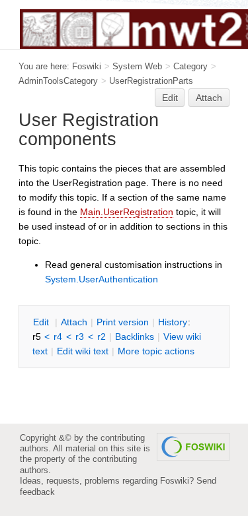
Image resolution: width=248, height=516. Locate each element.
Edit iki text (82, 351)
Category (190, 66)
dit (42, 322)
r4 (58, 336)
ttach (74, 322)
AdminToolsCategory (58, 81)
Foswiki (86, 66)
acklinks (134, 336)
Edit (170, 97)
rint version (123, 322)
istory (172, 322)
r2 (101, 336)
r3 (79, 336)
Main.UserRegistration (126, 212)
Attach (209, 97)
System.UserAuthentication (101, 279)
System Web (137, 66)
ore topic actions (156, 351)
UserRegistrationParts (151, 81)
